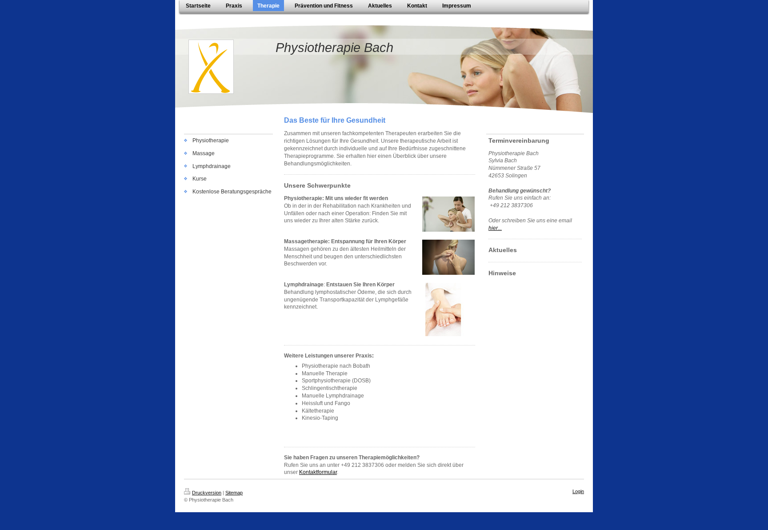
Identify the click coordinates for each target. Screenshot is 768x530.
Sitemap (234, 492)
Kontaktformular (318, 472)
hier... (495, 228)
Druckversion (206, 492)
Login (578, 491)
